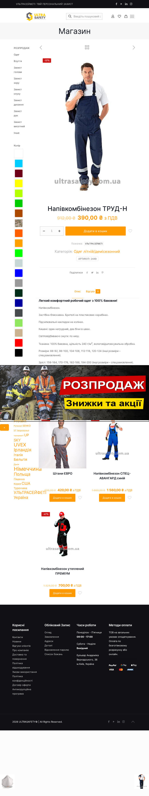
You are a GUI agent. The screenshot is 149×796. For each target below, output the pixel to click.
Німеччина (28, 469)
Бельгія (20, 459)
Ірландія (22, 449)
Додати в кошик (95, 231)
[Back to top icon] (133, 722)
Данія (16, 464)
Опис (77, 291)
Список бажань (54, 654)
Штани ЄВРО (62, 473)
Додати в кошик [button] (62, 497)
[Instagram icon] (131, 4)
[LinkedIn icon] (126, 4)
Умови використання (24, 671)
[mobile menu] (132, 16)
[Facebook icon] (116, 4)
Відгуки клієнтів (21, 645)
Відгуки (92, 291)
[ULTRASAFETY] (36, 16)
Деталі (48, 645)
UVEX (20, 445)
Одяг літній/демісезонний (97, 251)
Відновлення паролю (57, 649)
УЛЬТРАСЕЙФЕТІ (94, 243)
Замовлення (52, 636)
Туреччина (20, 488)
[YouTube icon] (121, 4)
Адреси (49, 641)
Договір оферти (21, 684)
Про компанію (20, 650)
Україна (21, 497)
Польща (22, 474)
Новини (16, 641)
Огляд (48, 632)
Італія (18, 455)
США (26, 483)
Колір (17, 145)
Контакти (17, 637)
